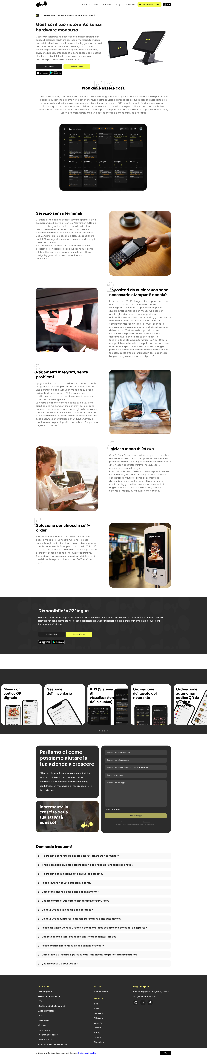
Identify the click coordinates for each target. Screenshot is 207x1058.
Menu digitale (45, 991)
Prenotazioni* (45, 1039)
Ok (165, 1053)
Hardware (98, 1013)
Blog (118, 4)
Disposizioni (130, 4)
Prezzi (96, 4)
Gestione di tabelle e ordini (51, 1006)
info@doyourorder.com (144, 996)
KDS (40, 1001)
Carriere (97, 1028)
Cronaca (42, 1025)
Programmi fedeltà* (48, 1035)
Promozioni (43, 1020)
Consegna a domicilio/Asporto (53, 1044)
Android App (55, 73)
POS (40, 1015)
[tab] (103, 857)
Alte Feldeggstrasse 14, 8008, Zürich (151, 991)
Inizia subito (49, 67)
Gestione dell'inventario (50, 996)
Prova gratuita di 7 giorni (149, 4)
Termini (97, 1037)
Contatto (98, 1023)
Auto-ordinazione (47, 1011)
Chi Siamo (107, 4)
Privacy (97, 1032)
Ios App (42, 73)
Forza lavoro (44, 1030)
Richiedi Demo (76, 67)
